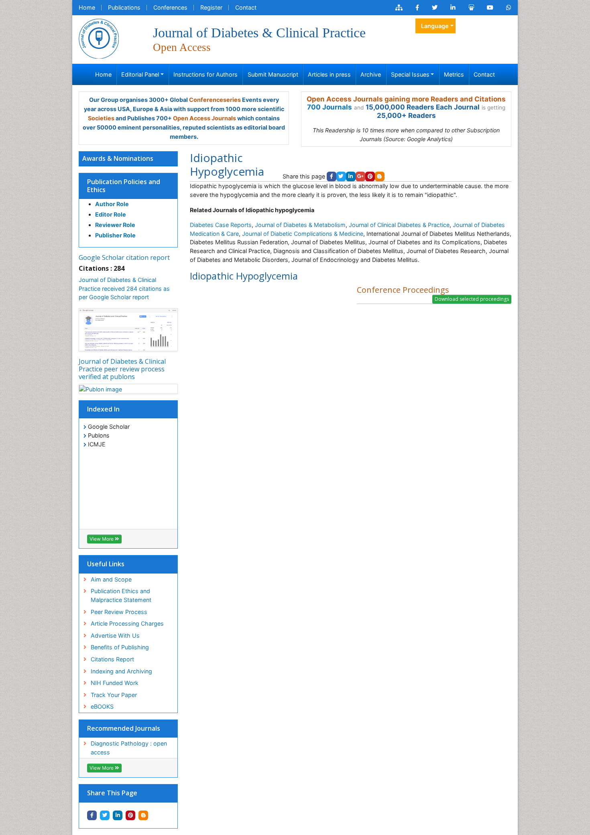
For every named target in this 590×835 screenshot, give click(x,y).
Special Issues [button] (410, 74)
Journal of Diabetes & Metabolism (300, 224)
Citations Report (112, 659)
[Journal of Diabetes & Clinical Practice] (99, 37)
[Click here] (399, 7)
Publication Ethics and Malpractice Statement (121, 595)
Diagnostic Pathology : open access (129, 748)
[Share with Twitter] (105, 815)
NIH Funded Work (114, 682)
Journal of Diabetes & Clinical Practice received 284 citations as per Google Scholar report (124, 288)
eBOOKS (102, 706)
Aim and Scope (111, 579)
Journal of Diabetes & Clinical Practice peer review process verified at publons (122, 369)
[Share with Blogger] (143, 815)
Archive (370, 74)
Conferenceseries (215, 99)
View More (102, 539)
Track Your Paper (114, 694)
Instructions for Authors (205, 74)
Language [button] (435, 25)
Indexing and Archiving (121, 671)
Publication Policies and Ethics (123, 185)
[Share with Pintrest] (130, 815)
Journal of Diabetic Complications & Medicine (302, 233)
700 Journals (329, 107)
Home (87, 7)
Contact (245, 7)
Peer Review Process (119, 611)
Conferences (170, 7)
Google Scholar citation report (124, 257)
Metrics (454, 74)
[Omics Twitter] (434, 7)
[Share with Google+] (360, 176)
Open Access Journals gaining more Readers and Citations (406, 99)
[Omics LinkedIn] (453, 7)
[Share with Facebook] (92, 815)
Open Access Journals (204, 118)
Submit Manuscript (273, 74)
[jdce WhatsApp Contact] (509, 7)
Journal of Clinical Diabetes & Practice (399, 224)
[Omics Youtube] (490, 7)
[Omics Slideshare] (471, 7)
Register (211, 7)
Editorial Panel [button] (140, 74)
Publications (124, 7)
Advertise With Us (115, 635)
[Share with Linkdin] (117, 815)
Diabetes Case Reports (221, 224)
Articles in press (329, 74)
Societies (101, 118)
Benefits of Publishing (120, 647)
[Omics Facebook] (417, 7)
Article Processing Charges (127, 623)
